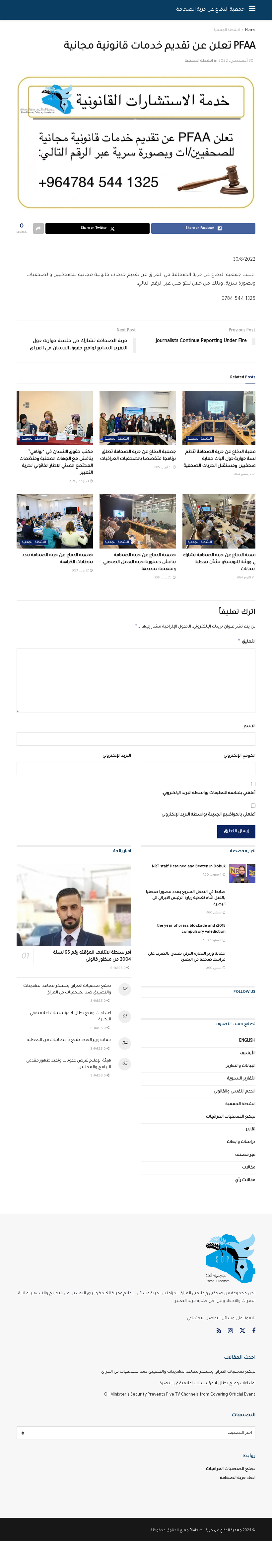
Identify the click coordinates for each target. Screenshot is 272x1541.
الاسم (249, 726)
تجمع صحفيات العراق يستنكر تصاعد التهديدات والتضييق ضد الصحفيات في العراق (178, 1372)
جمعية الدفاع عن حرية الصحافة (210, 10)
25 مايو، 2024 (163, 578)
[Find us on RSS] (219, 1331)
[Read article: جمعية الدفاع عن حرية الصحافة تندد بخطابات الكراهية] (55, 521)
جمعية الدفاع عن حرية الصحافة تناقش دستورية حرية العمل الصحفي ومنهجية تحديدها (139, 562)
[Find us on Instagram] (230, 1331)
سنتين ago (214, 913)
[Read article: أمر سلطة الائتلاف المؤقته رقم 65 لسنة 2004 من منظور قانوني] (74, 905)
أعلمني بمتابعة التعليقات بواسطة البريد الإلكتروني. (208, 793)
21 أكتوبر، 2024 (246, 578)
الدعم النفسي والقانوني (234, 1091)
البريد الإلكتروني (116, 756)
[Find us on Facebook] (253, 1331)
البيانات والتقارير (240, 1066)
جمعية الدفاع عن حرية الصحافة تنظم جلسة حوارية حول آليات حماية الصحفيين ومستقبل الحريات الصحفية (221, 459)
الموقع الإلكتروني (239, 756)
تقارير (250, 1129)
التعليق (246, 641)
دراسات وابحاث (241, 1142)
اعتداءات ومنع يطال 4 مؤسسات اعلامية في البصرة (207, 1383)
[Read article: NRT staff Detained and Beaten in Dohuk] (242, 873)
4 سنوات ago (212, 875)
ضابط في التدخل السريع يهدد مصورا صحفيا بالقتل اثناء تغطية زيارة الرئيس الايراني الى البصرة (186, 898)
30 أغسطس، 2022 (235, 61)
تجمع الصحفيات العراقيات (230, 1117)
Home (250, 30)
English (247, 1041)
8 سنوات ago (212, 941)
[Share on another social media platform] (38, 228)
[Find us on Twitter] (242, 1331)
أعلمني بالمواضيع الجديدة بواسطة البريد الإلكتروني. (208, 815)
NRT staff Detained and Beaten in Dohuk (189, 867)
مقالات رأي (245, 1180)
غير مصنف (245, 1155)
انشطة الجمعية (227, 30)
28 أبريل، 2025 (163, 468)
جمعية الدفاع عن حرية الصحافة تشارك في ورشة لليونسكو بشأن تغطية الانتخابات (221, 562)
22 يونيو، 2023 (80, 571)
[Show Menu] (252, 10)
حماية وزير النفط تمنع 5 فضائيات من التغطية (69, 1040)
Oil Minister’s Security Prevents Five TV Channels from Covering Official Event (179, 1395)
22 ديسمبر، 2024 (244, 474)
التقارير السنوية (241, 1078)
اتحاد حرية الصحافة (237, 1478)
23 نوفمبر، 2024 (79, 481)
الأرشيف (247, 1053)
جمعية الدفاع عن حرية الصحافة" (216, 1530)
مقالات (248, 1167)
